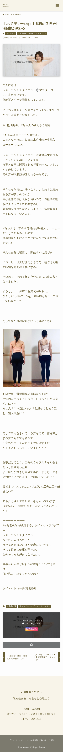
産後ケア (11, 714)
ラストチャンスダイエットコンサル (32, 33)
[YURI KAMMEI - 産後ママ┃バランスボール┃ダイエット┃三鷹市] (5, 5)
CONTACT (36, 719)
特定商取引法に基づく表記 (42, 740)
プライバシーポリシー (19, 740)
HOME (26, 709)
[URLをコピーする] (32, 645)
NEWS (24, 719)
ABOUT (36, 709)
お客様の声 (10, 33)
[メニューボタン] (57, 5)
